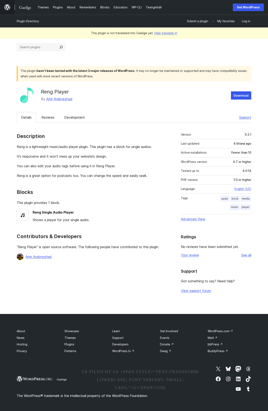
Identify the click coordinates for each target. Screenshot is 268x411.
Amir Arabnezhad (59, 99)
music (234, 207)
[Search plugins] (61, 47)
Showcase (71, 331)
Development (74, 117)
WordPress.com (220, 331)
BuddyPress (218, 351)
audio (224, 198)
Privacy (22, 351)
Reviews (47, 117)
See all (246, 255)
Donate (167, 344)
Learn (116, 331)
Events (164, 338)
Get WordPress (248, 7)
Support (245, 117)
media (246, 198)
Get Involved (169, 331)
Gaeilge (62, 379)
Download (241, 95)
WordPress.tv (123, 351)
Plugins (69, 344)
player (246, 207)
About (21, 331)
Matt (213, 338)
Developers (120, 344)
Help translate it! (165, 33)
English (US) (242, 189)
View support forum (196, 291)
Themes (70, 338)
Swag (165, 351)
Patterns (70, 351)
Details (26, 117)
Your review (190, 255)
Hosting (22, 344)
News (20, 338)
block (235, 198)
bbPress (215, 344)
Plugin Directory (28, 21)
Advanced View (193, 219)
